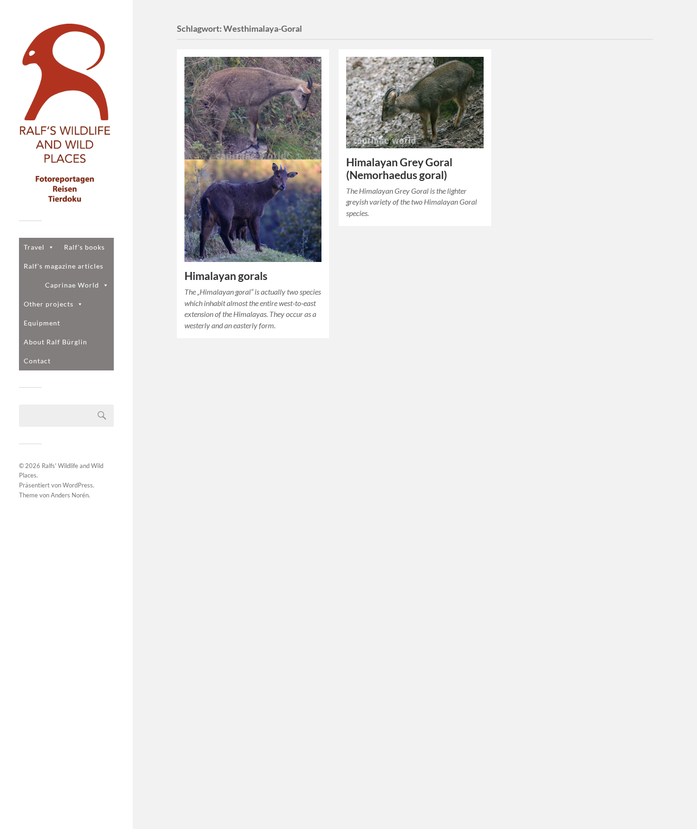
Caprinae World (72, 285)
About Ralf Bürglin (55, 342)
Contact (37, 361)
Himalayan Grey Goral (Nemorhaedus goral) (399, 168)
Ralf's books (84, 247)
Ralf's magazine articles (63, 266)
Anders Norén (70, 495)
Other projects (48, 304)
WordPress (78, 485)
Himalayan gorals (225, 276)
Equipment (42, 323)
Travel (34, 247)
